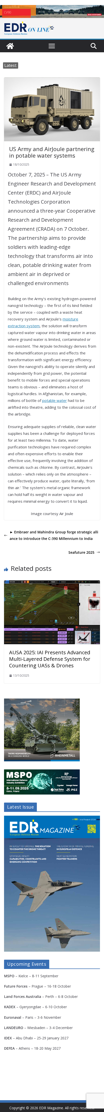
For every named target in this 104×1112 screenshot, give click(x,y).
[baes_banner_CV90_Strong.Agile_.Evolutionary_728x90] (52, 11)
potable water (54, 400)
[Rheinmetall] (42, 701)
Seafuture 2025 (81, 552)
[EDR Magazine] (10, 46)
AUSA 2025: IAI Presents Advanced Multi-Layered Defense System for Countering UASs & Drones (49, 659)
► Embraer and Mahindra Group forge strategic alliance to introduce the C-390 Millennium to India (54, 535)
